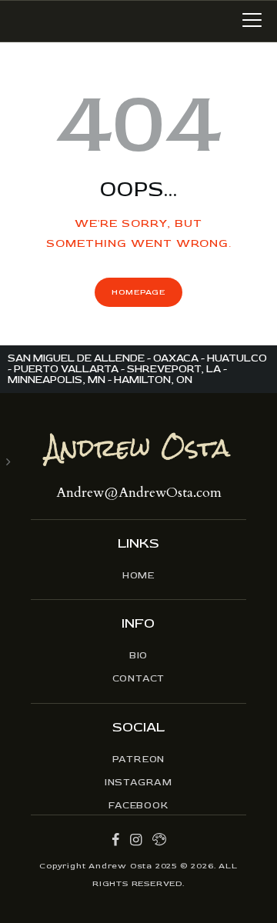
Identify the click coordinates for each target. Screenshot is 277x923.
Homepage (138, 292)
